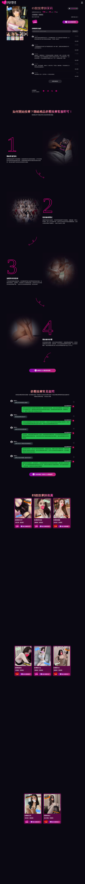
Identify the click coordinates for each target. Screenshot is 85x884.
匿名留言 (75, 31)
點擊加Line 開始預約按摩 (43, 370)
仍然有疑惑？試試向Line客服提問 (44, 474)
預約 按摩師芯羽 (36, 822)
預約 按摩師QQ (65, 674)
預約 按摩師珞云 (55, 822)
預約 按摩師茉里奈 (46, 526)
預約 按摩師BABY (26, 526)
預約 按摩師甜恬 (26, 674)
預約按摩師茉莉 (72, 22)
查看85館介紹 (74, 17)
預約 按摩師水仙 (45, 674)
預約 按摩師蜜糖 (65, 526)
